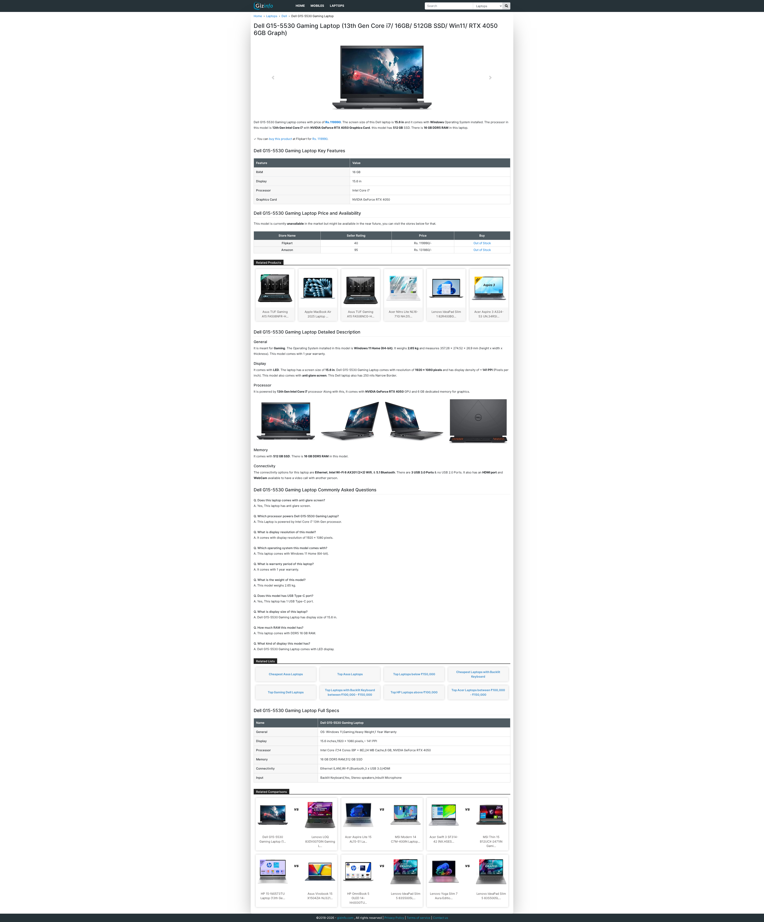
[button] (273, 77)
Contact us (440, 918)
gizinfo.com (345, 918)
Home (300, 6)
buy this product (280, 139)
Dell (284, 16)
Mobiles (317, 6)
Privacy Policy (394, 918)
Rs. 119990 (319, 139)
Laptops (337, 6)
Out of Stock (482, 243)
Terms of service (418, 918)
